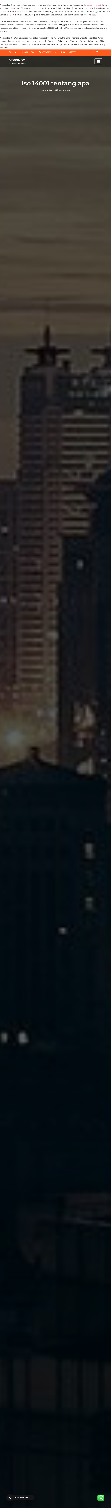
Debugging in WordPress (54, 11)
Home (43, 90)
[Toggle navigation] (98, 61)
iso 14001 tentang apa (59, 90)
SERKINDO (17, 60)
